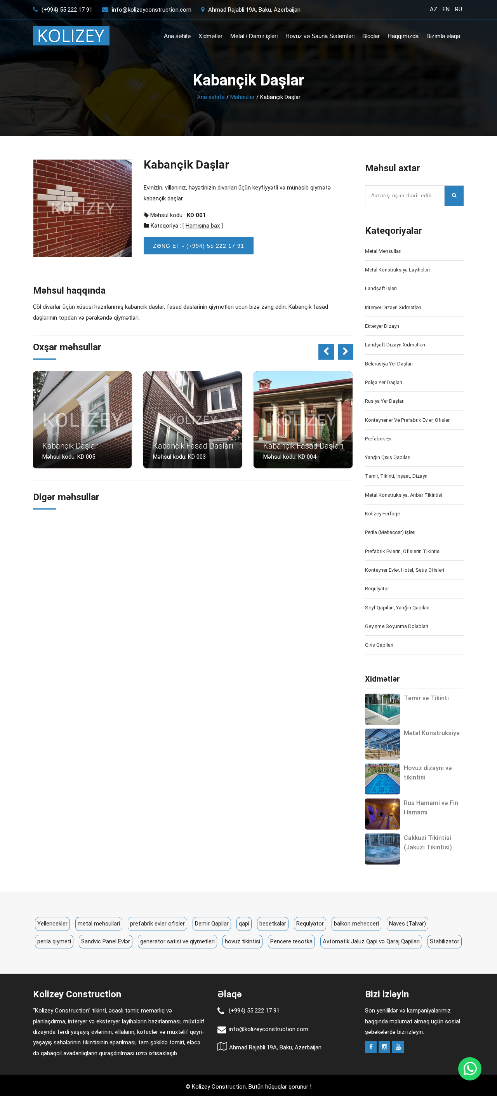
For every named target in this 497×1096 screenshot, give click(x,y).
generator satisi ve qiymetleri (177, 941)
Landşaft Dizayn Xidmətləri (395, 345)
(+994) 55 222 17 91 (66, 9)
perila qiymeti (54, 941)
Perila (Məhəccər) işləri (390, 532)
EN (446, 9)
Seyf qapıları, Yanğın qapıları (397, 608)
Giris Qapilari (379, 645)
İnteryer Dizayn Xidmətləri (393, 307)
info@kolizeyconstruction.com (151, 9)
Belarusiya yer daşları (389, 364)
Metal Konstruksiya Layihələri (397, 270)
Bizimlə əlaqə (443, 36)
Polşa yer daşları (383, 382)
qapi (244, 923)
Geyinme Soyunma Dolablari (396, 626)
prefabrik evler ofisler (157, 923)
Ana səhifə (177, 36)
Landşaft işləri (381, 288)
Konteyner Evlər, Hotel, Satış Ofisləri (404, 570)
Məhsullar (242, 97)
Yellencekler (52, 923)
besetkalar (272, 923)
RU (458, 9)
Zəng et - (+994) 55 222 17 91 (198, 246)
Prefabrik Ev (378, 439)
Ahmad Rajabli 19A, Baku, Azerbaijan (254, 9)
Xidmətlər (210, 36)
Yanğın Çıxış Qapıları (387, 457)
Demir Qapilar (212, 923)
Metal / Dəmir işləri (254, 36)
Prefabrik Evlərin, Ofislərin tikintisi (403, 551)
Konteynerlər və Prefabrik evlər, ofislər (407, 420)
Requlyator (377, 588)
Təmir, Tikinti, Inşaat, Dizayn (396, 476)
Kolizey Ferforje (382, 514)
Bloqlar (371, 36)
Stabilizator (444, 941)
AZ (433, 9)
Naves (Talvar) (407, 923)
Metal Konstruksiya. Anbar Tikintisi (403, 495)
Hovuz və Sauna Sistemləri (320, 36)
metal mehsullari (99, 923)
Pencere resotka (291, 941)
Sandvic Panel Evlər (105, 941)
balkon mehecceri (356, 923)
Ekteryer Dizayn (382, 326)
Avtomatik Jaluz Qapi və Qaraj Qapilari (371, 941)
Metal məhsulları (383, 251)
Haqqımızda (403, 36)
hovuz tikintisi (242, 941)
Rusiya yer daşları (385, 401)
